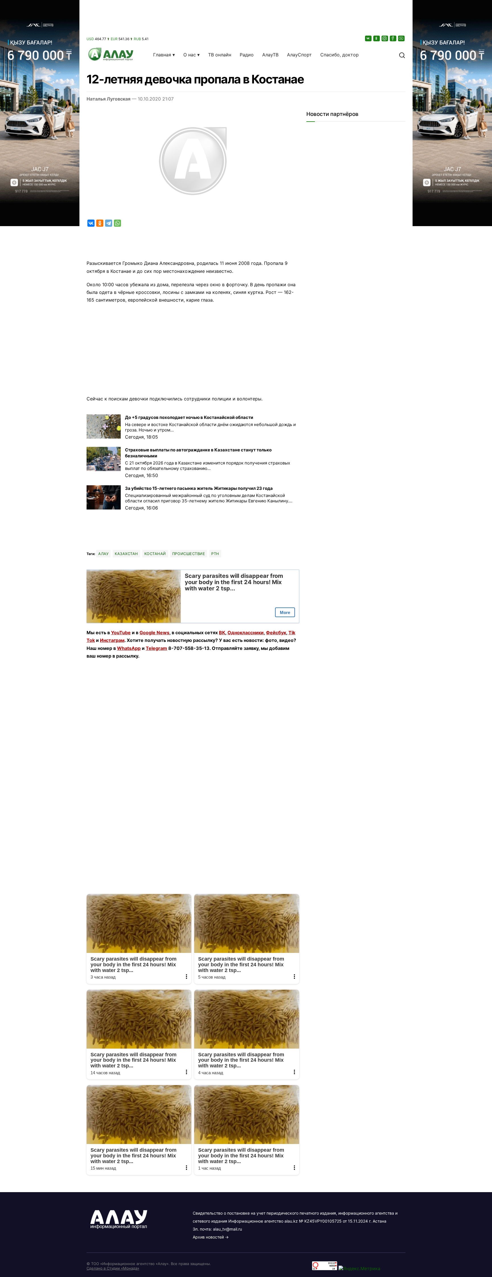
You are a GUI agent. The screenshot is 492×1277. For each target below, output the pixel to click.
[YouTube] (402, 38)
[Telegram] (108, 223)
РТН (215, 553)
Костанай (155, 553)
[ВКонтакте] (369, 38)
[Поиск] (402, 55)
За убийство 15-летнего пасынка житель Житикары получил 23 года (199, 488)
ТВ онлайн (219, 55)
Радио (247, 55)
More (285, 612)
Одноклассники (245, 632)
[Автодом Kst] (39, 638)
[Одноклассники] (377, 38)
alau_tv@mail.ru (227, 1229)
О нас (189, 55)
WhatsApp (129, 648)
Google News (154, 632)
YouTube (121, 632)
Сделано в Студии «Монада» (113, 1268)
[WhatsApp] (117, 223)
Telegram (156, 648)
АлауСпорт (299, 55)
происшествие (188, 553)
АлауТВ (270, 55)
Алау (103, 553)
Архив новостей (208, 1237)
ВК (222, 632)
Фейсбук (276, 632)
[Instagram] (385, 38)
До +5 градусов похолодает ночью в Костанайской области (189, 417)
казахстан (126, 553)
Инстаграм (112, 640)
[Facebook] (393, 38)
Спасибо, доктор (339, 55)
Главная (162, 55)
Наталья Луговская (108, 99)
